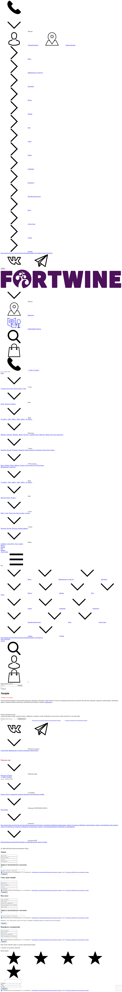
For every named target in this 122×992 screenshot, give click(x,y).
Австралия (38, 450)
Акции (30, 237)
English (42, 794)
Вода (29, 210)
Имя (2, 985)
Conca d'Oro (11, 544)
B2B (32, 253)
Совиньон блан (34, 434)
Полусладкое (18, 388)
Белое (3, 404)
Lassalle (20, 544)
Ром (29, 127)
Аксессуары (31, 224)
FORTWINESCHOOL (34, 329)
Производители (28, 794)
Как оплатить (5, 253)
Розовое (13, 404)
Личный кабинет (33, 45)
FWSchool (49, 253)
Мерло (21, 434)
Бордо (3, 465)
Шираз (48, 434)
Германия (21, 450)
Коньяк (30, 114)
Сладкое (3, 388)
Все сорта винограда (57, 434)
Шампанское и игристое (35, 72)
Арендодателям (42, 842)
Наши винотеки (70, 45)
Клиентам (27, 253)
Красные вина (4, 756)
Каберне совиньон (7, 434)
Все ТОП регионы (38, 465)
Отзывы (9, 775)
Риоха (12, 465)
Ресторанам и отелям (23, 842)
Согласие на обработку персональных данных (76, 720)
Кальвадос (31, 182)
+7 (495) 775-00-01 (33, 370)
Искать (20, 685)
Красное (8, 404)
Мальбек (16, 434)
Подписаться (21, 718)
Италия (9, 450)
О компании (13, 794)
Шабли (17, 465)
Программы (4, 809)
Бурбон (30, 251)
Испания (15, 450)
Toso (16, 544)
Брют (3, 513)
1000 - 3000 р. (12, 419)
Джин (29, 141)
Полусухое (10, 388)
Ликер (30, 155)
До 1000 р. (4, 419)
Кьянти (7, 465)
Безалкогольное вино (34, 196)
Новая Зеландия (30, 450)
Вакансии (36, 794)
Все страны (51, 450)
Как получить (13, 253)
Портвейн (31, 86)
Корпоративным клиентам (9, 842)
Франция (4, 450)
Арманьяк (31, 169)
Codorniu (4, 544)
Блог (44, 253)
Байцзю (3, 550)
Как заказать (5, 825)
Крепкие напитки (29, 750)
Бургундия (29, 465)
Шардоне (42, 434)
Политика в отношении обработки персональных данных (54, 825)
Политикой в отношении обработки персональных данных (46, 720)
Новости (40, 253)
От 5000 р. (29, 419)
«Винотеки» (48, 702)
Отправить (4, 988)
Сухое (24, 388)
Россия (44, 450)
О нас (36, 253)
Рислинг (26, 434)
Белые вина (4, 753)
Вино (29, 59)
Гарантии (21, 253)
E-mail (3, 987)
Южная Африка (23, 528)
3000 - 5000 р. (21, 419)
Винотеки (31, 315)
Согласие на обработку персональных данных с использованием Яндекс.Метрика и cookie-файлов (44, 826)
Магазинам (34, 842)
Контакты (4, 775)
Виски (30, 100)
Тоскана (22, 465)
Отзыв (3, 983)
